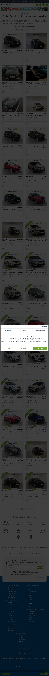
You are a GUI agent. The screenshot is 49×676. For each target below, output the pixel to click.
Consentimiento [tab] (8, 330)
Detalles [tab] (24, 330)
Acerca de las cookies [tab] (40, 330)
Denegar (9, 348)
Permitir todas (40, 348)
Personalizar (24, 348)
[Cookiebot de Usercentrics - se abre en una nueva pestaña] (42, 326)
